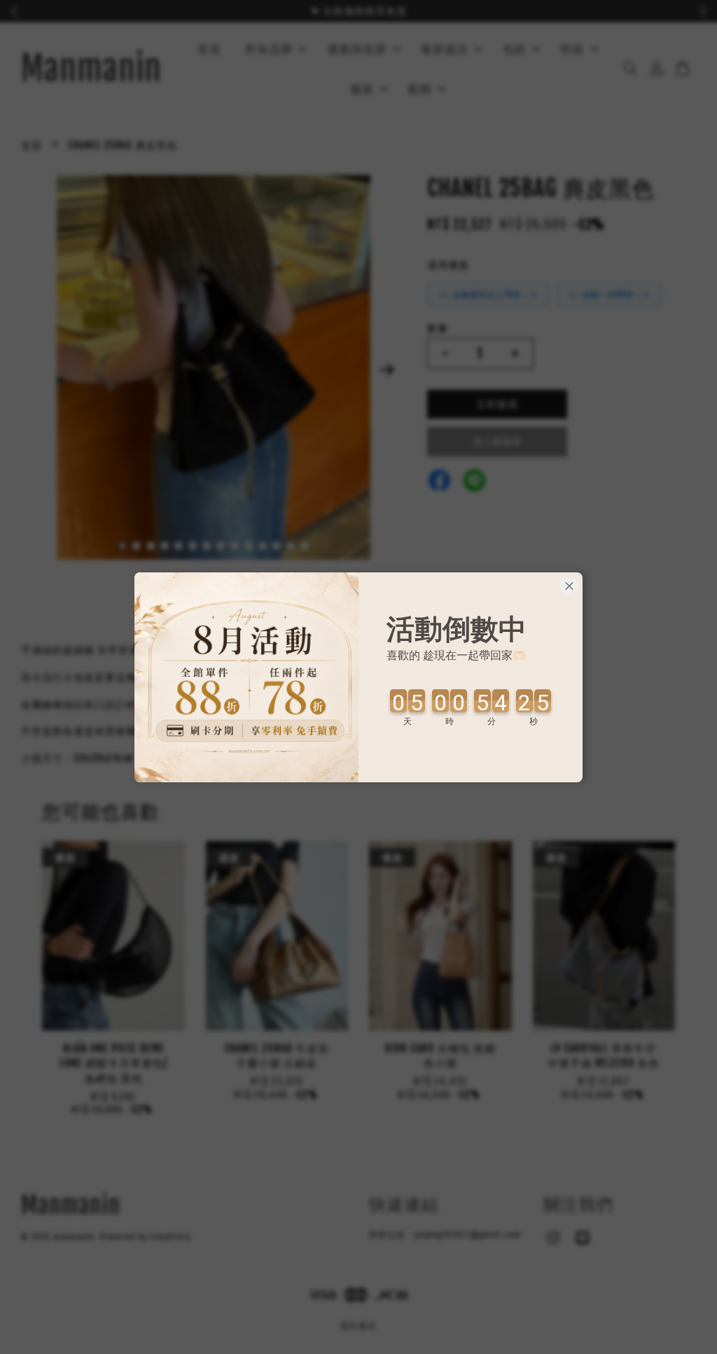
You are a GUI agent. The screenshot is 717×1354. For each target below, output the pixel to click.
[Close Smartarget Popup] (569, 586)
